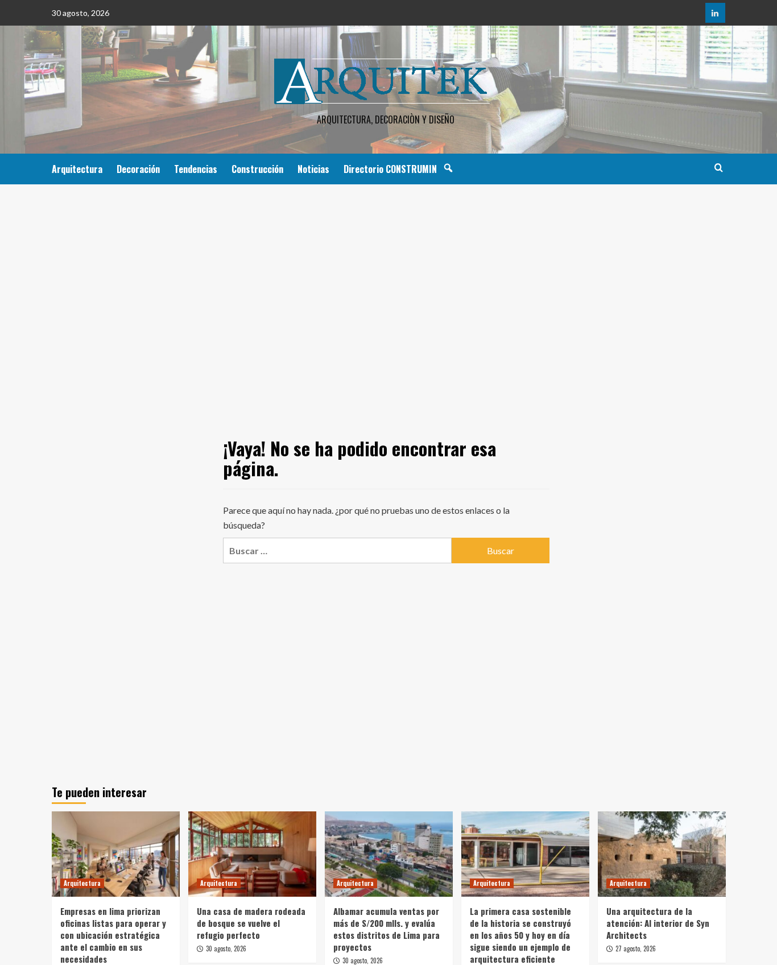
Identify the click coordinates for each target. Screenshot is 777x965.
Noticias (313, 169)
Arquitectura (77, 169)
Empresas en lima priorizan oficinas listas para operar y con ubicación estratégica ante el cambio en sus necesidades (113, 935)
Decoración (138, 169)
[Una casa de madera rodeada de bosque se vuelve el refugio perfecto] (252, 854)
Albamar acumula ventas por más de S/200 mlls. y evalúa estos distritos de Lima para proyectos (386, 929)
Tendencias (195, 169)
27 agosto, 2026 (635, 948)
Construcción (257, 169)
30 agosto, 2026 (226, 948)
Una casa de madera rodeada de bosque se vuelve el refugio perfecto (251, 923)
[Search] (719, 168)
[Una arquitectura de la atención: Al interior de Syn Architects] (662, 854)
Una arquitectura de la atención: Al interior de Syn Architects (657, 923)
